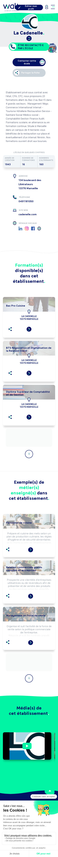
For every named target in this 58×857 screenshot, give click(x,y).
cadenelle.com (28, 214)
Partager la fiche (30, 72)
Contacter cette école (27, 62)
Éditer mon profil (31, 7)
